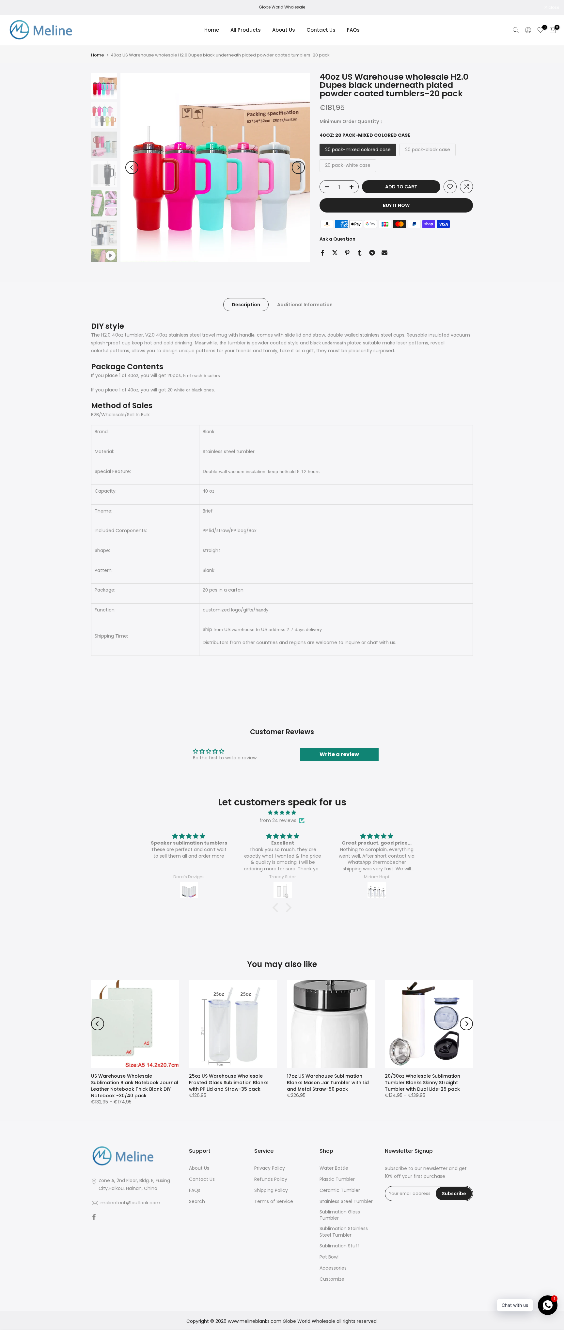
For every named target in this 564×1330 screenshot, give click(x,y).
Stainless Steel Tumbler (346, 1201)
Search (197, 1201)
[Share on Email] (384, 253)
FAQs (353, 29)
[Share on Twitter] (335, 253)
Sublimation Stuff (339, 1246)
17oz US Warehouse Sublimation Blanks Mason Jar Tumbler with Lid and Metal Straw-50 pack (328, 1082)
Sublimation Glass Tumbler (340, 1215)
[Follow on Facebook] (94, 1217)
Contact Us (321, 29)
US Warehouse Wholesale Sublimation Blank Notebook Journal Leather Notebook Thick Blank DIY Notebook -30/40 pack (134, 1086)
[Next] (298, 167)
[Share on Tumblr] (360, 253)
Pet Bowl (329, 1257)
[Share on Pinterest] (347, 253)
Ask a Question (337, 239)
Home (211, 29)
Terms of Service (273, 1201)
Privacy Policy (269, 1168)
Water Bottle (334, 1168)
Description (246, 304)
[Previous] (131, 167)
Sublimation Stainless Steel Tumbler (344, 1232)
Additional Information (305, 304)
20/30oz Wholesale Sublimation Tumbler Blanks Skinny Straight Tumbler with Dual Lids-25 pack (422, 1082)
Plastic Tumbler (337, 1179)
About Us (283, 29)
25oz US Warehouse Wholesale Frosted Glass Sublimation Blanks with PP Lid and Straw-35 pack (229, 1082)
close (14, 7)
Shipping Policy (271, 1190)
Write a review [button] (339, 754)
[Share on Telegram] (372, 253)
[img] (282, 813)
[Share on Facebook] (322, 253)
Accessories (333, 1268)
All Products (245, 29)
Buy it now (396, 205)
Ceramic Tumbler (340, 1190)
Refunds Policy (270, 1179)
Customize (332, 1279)
